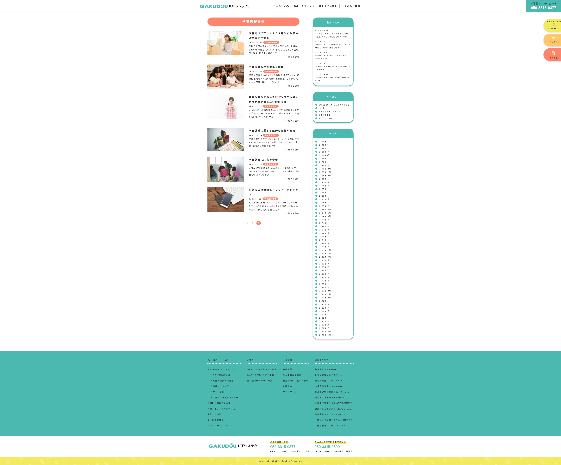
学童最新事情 (271, 42)
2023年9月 (324, 260)
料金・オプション (304, 6)
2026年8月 (324, 141)
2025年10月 (325, 175)
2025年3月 (324, 199)
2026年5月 (324, 151)
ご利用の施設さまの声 (219, 403)
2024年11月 (325, 212)
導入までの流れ (328, 6)
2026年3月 (324, 158)
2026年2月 (324, 162)
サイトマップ (290, 391)
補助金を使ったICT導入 (260, 380)
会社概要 (287, 369)
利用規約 (287, 386)
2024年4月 (324, 236)
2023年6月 (324, 270)
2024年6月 (324, 229)
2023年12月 (325, 250)
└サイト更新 (217, 391)
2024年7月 (324, 226)
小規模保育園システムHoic (329, 386)
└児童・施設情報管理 (222, 380)
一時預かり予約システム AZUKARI (334, 419)
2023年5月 (324, 273)
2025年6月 (324, 189)
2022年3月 (324, 321)
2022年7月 (324, 307)
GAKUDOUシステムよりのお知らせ (334, 104)
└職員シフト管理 (219, 386)
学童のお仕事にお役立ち (329, 111)
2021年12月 (325, 331)
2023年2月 (324, 284)
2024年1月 (324, 246)
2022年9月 (324, 301)
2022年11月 (325, 294)
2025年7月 (324, 185)
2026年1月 (324, 165)
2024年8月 (324, 223)
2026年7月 (324, 145)
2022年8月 (324, 304)
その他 (321, 108)
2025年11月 (325, 172)
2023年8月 (324, 263)
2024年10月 (325, 216)
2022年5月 (324, 314)
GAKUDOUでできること (221, 369)
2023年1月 (324, 287)
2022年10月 (325, 297)
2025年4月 (324, 196)
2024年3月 (324, 240)
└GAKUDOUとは (220, 374)
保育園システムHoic (326, 369)
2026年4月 (324, 155)
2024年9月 (324, 219)
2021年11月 (325, 335)
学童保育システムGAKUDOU (331, 414)
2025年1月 (324, 206)
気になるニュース (326, 118)
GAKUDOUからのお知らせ (262, 369)
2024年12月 (325, 209)
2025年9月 (324, 179)
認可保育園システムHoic (328, 380)
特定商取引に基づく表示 (296, 380)
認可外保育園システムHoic (329, 397)
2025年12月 (325, 168)
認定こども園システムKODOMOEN (334, 408)
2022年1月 (324, 328)
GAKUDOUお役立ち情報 (260, 374)
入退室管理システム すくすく (330, 425)
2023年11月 (325, 253)
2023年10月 (325, 257)
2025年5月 (324, 192)
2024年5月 (324, 233)
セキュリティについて (219, 425)
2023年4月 (324, 277)
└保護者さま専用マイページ (225, 397)
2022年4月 (324, 318)
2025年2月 (324, 202)
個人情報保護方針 (292, 374)
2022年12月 (325, 290)
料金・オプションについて (221, 408)
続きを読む (293, 56)
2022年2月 (324, 324)
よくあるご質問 (351, 6)
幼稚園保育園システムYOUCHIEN (333, 403)
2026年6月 (324, 148)
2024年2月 (324, 243)
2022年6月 (324, 311)
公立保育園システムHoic (328, 374)
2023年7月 (324, 267)
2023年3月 (324, 280)
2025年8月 (324, 182)
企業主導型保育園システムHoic (332, 391)
